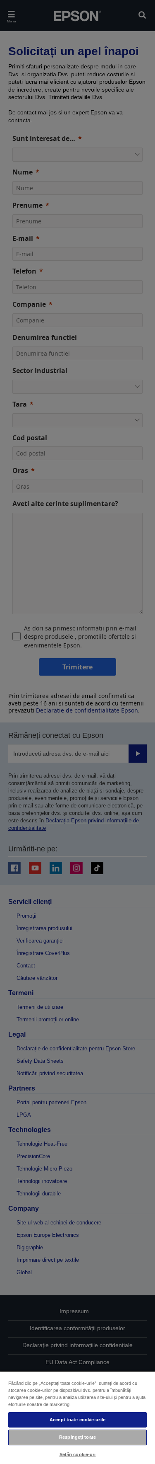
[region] (77, 1417)
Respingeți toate (77, 1437)
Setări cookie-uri (78, 1454)
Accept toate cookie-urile (77, 1419)
